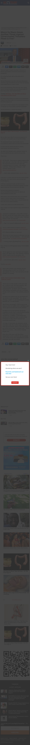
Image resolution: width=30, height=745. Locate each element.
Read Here (15, 382)
